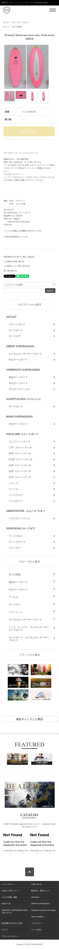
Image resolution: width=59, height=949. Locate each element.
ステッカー (15, 547)
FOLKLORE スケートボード (22, 434)
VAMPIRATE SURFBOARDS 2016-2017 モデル (15, 911)
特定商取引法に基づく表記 (12, 923)
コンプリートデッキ (19, 441)
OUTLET (11, 316)
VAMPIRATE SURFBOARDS (23, 369)
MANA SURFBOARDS (19, 416)
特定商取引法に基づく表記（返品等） (20, 257)
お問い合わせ (36, 884)
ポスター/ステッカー (20, 389)
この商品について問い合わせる (17, 266)
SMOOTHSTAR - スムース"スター (25, 510)
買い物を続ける (10, 271)
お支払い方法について (10, 891)
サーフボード (16, 330)
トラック (13, 483)
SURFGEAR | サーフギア (20, 528)
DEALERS (35, 897)
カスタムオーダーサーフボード (25, 353)
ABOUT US (6, 904)
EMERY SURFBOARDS (20, 346)
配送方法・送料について (40, 891)
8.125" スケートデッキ (20, 459)
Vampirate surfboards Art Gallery (43, 910)
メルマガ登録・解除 (9, 897)
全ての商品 (17, 27)
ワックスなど (16, 536)
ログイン (5, 930)
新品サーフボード (18, 377)
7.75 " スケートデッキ (20, 447)
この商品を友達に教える (14, 261)
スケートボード (17, 324)
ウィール (13, 489)
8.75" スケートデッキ (20, 477)
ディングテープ (17, 541)
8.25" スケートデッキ (20, 465)
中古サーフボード (18, 359)
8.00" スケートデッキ (20, 453)
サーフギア (15, 336)
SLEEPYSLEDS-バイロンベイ (23, 399)
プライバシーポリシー (10, 936)
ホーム (6, 22)
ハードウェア (16, 495)
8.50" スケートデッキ (20, 471)
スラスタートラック (19, 518)
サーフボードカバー (20, 22)
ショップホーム (8, 884)
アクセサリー (16, 501)
